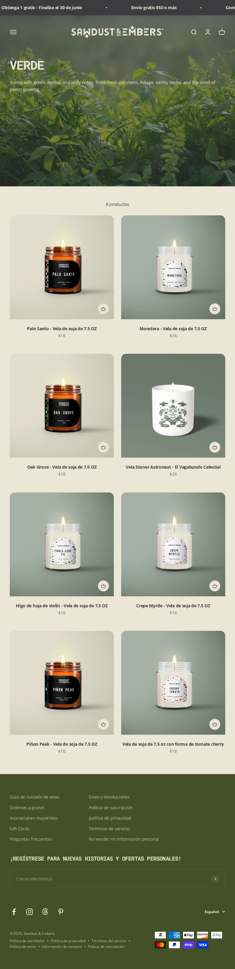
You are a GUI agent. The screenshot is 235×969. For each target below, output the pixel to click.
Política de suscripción (111, 807)
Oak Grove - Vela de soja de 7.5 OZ (61, 467)
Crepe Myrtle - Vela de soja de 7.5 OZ (173, 606)
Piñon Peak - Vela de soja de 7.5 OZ (61, 744)
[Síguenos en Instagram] (29, 912)
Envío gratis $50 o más (143, 7)
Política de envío (23, 946)
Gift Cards (19, 829)
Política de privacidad (68, 940)
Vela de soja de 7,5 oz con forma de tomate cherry (173, 744)
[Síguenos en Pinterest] (61, 912)
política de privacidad (110, 818)
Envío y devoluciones (109, 797)
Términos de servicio (109, 829)
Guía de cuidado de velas (34, 797)
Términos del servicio (108, 940)
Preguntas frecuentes (31, 839)
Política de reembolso (27, 940)
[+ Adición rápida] (103, 308)
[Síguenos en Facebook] (14, 912)
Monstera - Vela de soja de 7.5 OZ (173, 328)
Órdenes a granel (27, 807)
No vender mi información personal (124, 839)
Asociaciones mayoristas (34, 818)
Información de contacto (62, 946)
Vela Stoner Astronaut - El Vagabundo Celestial (173, 467)
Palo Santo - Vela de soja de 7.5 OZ (61, 328)
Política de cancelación (106, 946)
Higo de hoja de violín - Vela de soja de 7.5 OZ (62, 606)
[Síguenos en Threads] (45, 912)
